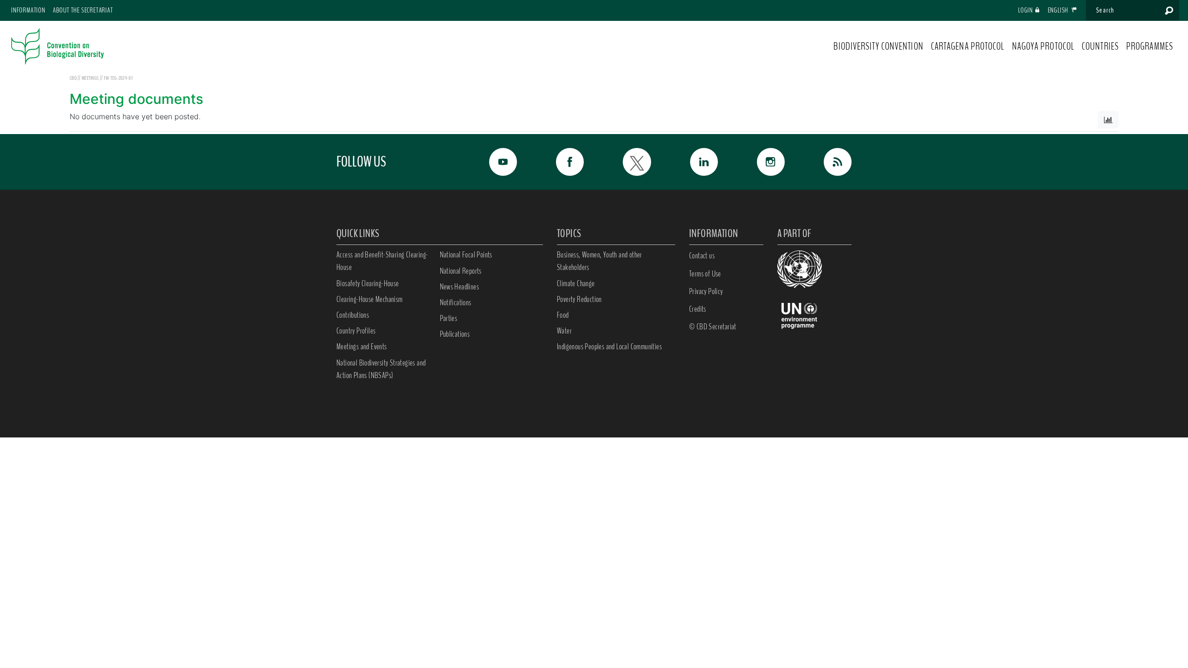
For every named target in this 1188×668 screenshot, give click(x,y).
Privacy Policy (706, 291)
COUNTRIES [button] (1100, 46)
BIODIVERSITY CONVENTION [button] (878, 46)
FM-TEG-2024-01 (118, 78)
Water (564, 330)
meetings (91, 78)
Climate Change (576, 283)
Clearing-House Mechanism (369, 299)
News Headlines (459, 286)
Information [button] (28, 10)
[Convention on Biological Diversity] (57, 46)
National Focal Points (466, 254)
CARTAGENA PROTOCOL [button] (968, 46)
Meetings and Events (361, 346)
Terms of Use (705, 273)
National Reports (461, 270)
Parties (449, 318)
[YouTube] (493, 162)
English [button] (1059, 10)
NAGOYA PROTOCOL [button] (1043, 46)
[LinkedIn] (694, 162)
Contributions (352, 315)
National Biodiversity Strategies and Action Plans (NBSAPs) (381, 369)
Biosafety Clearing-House (367, 283)
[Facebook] (560, 162)
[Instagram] (760, 162)
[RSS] (827, 162)
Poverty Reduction (579, 299)
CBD (73, 78)
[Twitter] (626, 162)
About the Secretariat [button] (83, 10)
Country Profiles (355, 330)
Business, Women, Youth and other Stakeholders (599, 261)
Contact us (702, 255)
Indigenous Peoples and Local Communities (609, 346)
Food (563, 315)
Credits (697, 309)
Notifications (455, 302)
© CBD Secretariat (712, 326)
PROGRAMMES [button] (1149, 46)
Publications (455, 334)
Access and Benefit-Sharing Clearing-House (382, 261)
